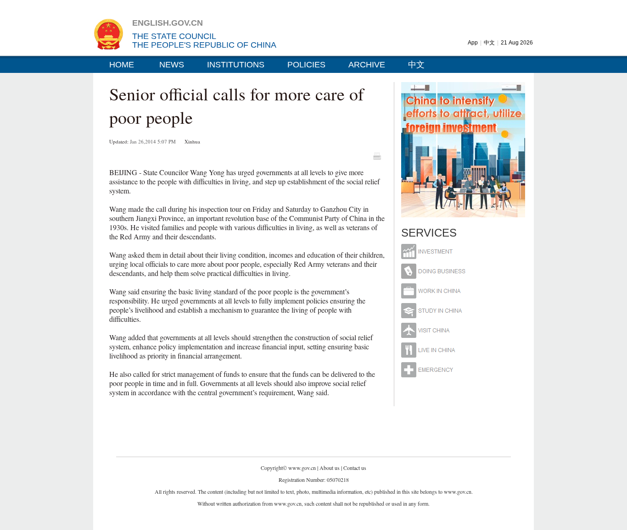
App (473, 42)
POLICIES (306, 64)
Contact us (354, 467)
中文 (489, 42)
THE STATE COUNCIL (174, 36)
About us (329, 467)
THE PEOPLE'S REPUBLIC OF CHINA (204, 45)
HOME (121, 64)
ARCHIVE (366, 64)
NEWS (171, 64)
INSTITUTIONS (235, 64)
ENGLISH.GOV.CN (167, 23)
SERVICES (429, 232)
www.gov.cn (302, 467)
